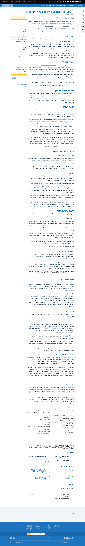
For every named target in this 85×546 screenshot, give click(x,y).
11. (49, 410)
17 (42, 268)
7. (73, 427)
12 (30, 143)
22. (49, 433)
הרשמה (49, 528)
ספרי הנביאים (48, 26)
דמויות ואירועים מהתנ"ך (64, 9)
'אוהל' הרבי (30, 527)
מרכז (69, 542)
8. (73, 428)
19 (47, 335)
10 (60, 102)
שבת (40, 527)
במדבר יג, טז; (46, 410)
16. (49, 420)
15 (54, 237)
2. (73, 413)
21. (49, 431)
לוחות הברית (43, 49)
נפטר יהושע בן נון (69, 469)
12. (49, 412)
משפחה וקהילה (50, 5)
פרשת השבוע (38, 529)
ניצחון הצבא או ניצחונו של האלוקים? (63, 456)
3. (73, 418)
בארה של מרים (36, 362)
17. (49, 422)
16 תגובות (44, 479)
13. (49, 415)
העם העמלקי (64, 102)
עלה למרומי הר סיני (59, 49)
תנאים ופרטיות (17, 542)
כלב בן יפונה (50, 126)
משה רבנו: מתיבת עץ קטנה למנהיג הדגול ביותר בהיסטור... (38, 476)
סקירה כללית (29, 525)
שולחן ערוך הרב (29, 528)
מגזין (58, 527)
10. (73, 432)
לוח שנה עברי (48, 526)
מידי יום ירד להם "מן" (64, 362)
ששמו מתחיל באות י (41, 132)
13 (33, 168)
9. (73, 430)
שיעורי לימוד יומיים (47, 527)
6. (73, 425)
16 (42, 243)
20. (49, 429)
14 (29, 206)
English (24, 86)
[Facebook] (14, 538)
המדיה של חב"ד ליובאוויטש (63, 542)
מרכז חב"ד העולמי (39, 537)
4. (73, 420)
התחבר (33, 1)
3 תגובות (44, 473)
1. (73, 410)
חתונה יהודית (38, 526)
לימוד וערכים (70, 5)
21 (40, 375)
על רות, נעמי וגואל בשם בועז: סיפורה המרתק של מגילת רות (62, 458)
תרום (7, 1)
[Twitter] (11, 538)
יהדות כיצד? (79, 5)
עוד (25, 58)
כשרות (39, 528)
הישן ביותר (62, 488)
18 (68, 306)
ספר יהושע (66, 26)
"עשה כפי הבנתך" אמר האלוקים (38, 469)
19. (49, 426)
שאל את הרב (23, 1)
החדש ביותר (67, 488)
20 (59, 337)
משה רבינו (48, 22)
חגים (40, 525)
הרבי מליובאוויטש (29, 526)
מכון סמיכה (57, 445)
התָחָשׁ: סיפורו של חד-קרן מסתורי (64, 460)
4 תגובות (67, 478)
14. (49, 417)
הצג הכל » (47, 461)
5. (73, 422)
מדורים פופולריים (60, 5)
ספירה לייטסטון (67, 18)
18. (49, 424)
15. (49, 419)
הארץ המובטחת (70, 24)
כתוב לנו (11, 542)
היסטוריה (72, 9)
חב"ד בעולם (30, 529)
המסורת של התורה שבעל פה (48, 65)
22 (69, 387)
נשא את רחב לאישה (42, 236)
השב (68, 500)
